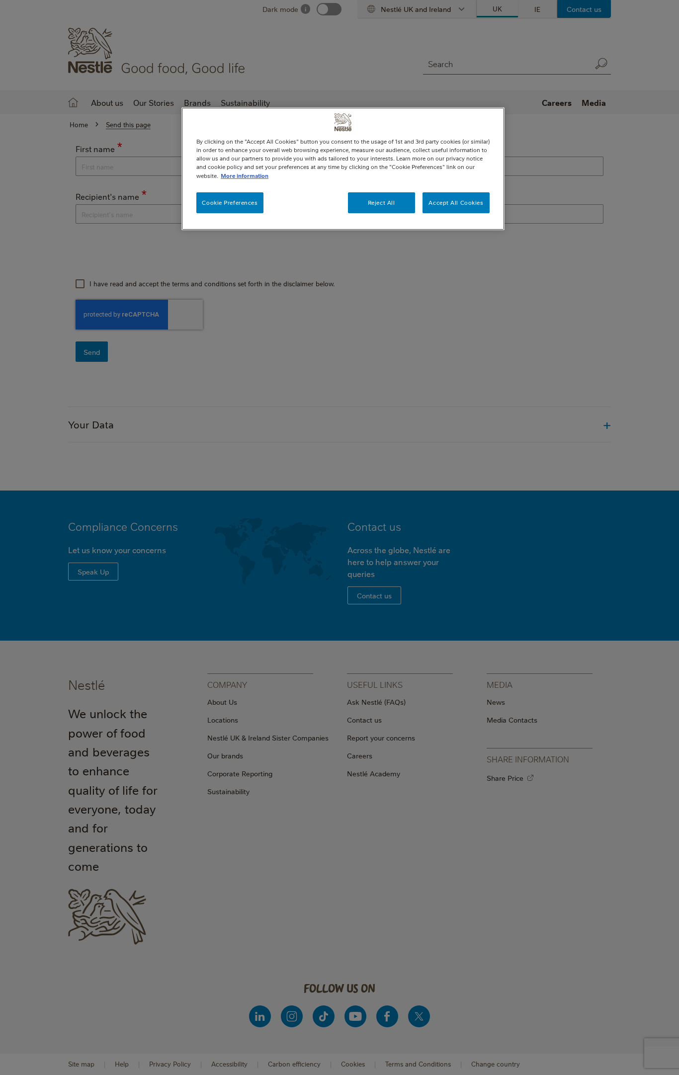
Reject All (381, 202)
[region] (343, 168)
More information (244, 175)
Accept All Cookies (455, 202)
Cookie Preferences (229, 202)
